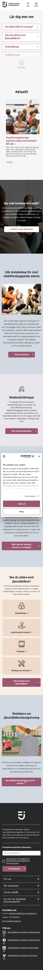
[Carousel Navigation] (21, 117)
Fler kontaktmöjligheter (11, 921)
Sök (28, 6)
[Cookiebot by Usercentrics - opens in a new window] (25, 456)
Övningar (21, 651)
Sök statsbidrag (21, 355)
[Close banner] (39, 456)
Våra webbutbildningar (21, 431)
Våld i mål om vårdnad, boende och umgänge (21, 546)
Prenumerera (14, 869)
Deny (21, 512)
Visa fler (21, 67)
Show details (30, 496)
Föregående (5, 117)
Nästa (38, 117)
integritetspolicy (12, 863)
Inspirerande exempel (20, 632)
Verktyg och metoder (20, 671)
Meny (36, 6)
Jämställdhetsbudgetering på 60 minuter (20, 782)
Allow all (21, 504)
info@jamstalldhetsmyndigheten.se (23, 913)
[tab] (21, 879)
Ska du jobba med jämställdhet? (22, 682)
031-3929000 (14, 917)
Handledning (20, 613)
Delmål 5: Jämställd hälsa (21, 229)
